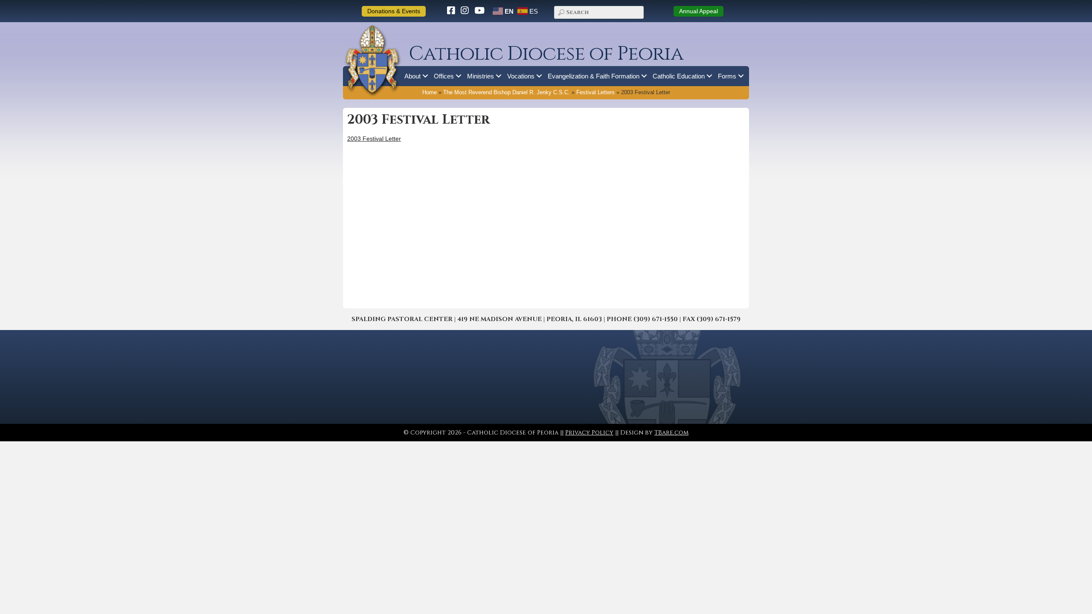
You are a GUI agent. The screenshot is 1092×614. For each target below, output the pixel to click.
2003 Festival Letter (374, 138)
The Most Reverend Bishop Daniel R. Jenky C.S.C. (506, 93)
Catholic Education (679, 76)
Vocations (520, 76)
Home (429, 93)
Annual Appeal (698, 11)
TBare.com (671, 433)
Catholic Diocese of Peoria (546, 54)
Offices (444, 76)
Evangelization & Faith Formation (593, 76)
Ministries (480, 76)
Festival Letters (595, 93)
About (412, 76)
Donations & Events (393, 11)
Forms (727, 76)
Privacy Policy (589, 433)
